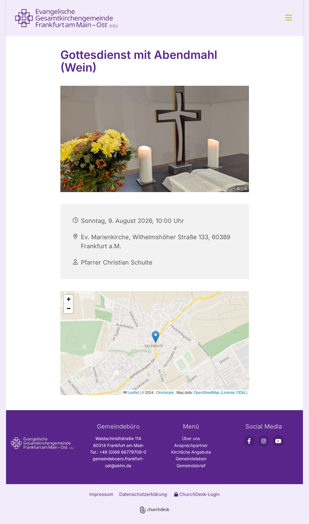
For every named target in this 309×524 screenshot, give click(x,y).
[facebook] (249, 440)
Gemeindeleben (191, 458)
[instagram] (263, 440)
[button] (213, 18)
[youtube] (278, 440)
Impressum (101, 494)
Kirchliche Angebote (191, 452)
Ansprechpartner (191, 445)
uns (196, 438)
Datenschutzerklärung (143, 494)
